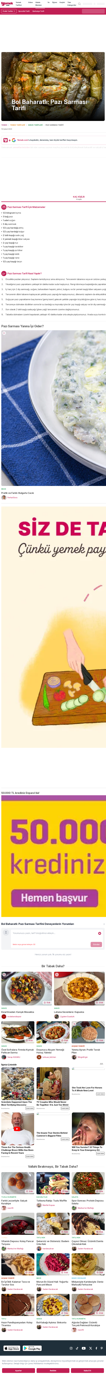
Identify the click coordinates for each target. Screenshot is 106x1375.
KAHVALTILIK (41, 1227)
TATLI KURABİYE (79, 1348)
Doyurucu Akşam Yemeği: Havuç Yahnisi (50, 1081)
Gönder (96, 974)
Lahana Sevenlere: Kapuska (69, 1041)
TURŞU (4, 1267)
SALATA (75, 1227)
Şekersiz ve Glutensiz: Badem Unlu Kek (52, 1272)
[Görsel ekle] (99, 963)
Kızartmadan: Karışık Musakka (17, 1041)
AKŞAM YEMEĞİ (78, 1076)
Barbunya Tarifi (38, 11)
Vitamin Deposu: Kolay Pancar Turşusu (17, 1272)
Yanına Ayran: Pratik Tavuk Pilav (86, 1081)
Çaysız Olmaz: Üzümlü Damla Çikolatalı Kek (87, 1272)
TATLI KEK (40, 1267)
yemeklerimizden (21, 147)
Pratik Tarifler (8, 11)
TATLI (3, 1348)
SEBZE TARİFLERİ (35, 125)
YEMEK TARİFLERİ (17, 125)
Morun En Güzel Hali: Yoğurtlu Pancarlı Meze (52, 1313)
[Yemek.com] (7, 4)
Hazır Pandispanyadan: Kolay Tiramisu (16, 1353)
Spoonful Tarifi (23, 11)
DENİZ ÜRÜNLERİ (79, 1308)
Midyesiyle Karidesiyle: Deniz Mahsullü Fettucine (87, 1313)
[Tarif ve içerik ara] (79, 3)
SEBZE (4, 1038)
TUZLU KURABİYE (8, 1227)
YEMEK (4, 125)
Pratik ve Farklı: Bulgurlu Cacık (17, 502)
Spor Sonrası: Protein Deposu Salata (88, 1231)
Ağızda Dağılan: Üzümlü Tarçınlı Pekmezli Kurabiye (86, 1353)
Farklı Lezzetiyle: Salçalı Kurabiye (14, 1231)
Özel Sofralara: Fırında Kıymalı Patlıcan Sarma (17, 1081)
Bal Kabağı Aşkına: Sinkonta (51, 1352)
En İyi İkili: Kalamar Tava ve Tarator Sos (15, 1313)
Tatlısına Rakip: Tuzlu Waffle (51, 1230)
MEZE (3, 498)
